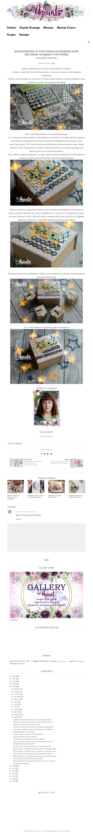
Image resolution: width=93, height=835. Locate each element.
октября (17, 694)
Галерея (11, 34)
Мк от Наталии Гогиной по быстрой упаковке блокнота (33, 741)
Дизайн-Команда (30, 27)
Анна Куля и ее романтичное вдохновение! (29, 739)
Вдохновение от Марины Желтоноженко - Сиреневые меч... (35, 751)
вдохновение (44, 63)
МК (27, 661)
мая (15, 707)
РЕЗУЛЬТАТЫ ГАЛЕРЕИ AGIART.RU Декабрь (28, 759)
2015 (14, 773)
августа (17, 699)
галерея (53, 661)
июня (16, 704)
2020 (14, 684)
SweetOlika (63, 831)
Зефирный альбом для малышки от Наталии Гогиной (32, 720)
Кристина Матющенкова (37, 72)
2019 (14, 686)
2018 (14, 766)
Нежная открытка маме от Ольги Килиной (28, 734)
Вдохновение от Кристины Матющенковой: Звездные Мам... (35, 749)
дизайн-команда (63, 661)
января (16, 717)
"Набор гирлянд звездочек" (24, 154)
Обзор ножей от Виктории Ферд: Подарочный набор (32, 754)
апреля (16, 709)
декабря (17, 689)
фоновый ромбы (48, 277)
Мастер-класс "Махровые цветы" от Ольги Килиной (32, 746)
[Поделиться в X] (44, 454)
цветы (23, 663)
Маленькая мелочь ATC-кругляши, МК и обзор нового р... (33, 722)
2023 (14, 676)
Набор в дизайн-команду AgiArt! (24, 737)
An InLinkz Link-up (46, 436)
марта (16, 712)
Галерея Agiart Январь (21, 763)
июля (16, 702)
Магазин (48, 27)
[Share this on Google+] (48, 454)
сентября (17, 697)
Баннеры (24, 34)
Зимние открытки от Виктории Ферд (26, 724)
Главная (11, 27)
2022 (14, 679)
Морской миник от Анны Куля (23, 732)
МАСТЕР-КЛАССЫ (17, 661)
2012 (14, 781)
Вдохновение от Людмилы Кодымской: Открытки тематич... (35, 756)
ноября (16, 691)
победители (15, 663)
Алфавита (66, 209)
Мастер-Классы (66, 27)
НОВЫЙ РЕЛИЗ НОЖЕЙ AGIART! (24, 744)
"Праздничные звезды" (33, 147)
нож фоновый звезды (58, 134)
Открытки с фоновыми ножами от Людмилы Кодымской (33, 727)
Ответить (18, 519)
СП (31, 661)
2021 (14, 681)
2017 (14, 768)
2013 (14, 779)
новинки (80, 661)
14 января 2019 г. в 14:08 (28, 512)
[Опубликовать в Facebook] (41, 454)
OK (17, 512)
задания (72, 661)
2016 (14, 771)
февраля (17, 714)
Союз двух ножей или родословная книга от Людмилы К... (34, 729)
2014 (14, 776)
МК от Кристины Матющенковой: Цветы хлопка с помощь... (34, 761)
